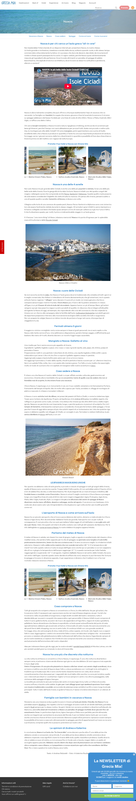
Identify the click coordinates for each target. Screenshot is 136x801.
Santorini (73, 194)
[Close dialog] (134, 754)
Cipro (93, 366)
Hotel (44, 3)
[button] (26, 164)
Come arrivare (85, 36)
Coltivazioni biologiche (85, 313)
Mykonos (82, 194)
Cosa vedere (60, 36)
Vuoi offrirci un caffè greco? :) (14, 794)
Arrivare (65, 3)
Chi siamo (6, 789)
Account (92, 3)
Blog (74, 3)
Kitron (42, 414)
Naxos (49, 36)
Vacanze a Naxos (36, 36)
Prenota (124, 8)
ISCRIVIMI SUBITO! (112, 796)
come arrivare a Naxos (49, 527)
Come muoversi (100, 36)
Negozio (82, 3)
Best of (35, 3)
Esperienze (53, 3)
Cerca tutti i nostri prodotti (13, 792)
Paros (66, 194)
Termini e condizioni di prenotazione (16, 786)
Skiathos (42, 704)
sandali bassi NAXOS (82, 646)
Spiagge (72, 36)
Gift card (46, 786)
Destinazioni (24, 3)
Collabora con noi (70, 786)
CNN (47, 295)
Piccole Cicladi (52, 220)
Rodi (32, 707)
